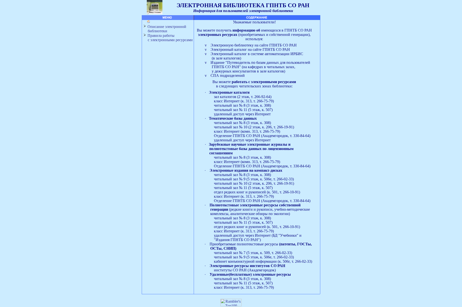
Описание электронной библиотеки (164, 29)
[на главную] (148, 22)
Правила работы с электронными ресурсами (168, 37)
